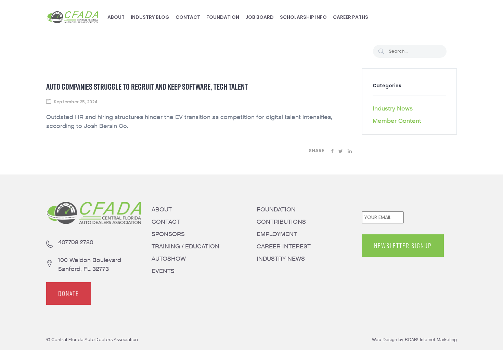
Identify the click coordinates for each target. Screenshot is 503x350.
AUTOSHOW (169, 259)
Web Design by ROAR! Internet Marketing (414, 339)
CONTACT (166, 222)
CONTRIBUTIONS (281, 222)
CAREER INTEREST (284, 246)
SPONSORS (168, 234)
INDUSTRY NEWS (281, 259)
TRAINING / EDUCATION (185, 246)
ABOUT (162, 209)
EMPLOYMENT (277, 234)
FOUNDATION (276, 209)
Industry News (393, 109)
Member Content (397, 121)
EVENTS (163, 271)
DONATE (68, 293)
